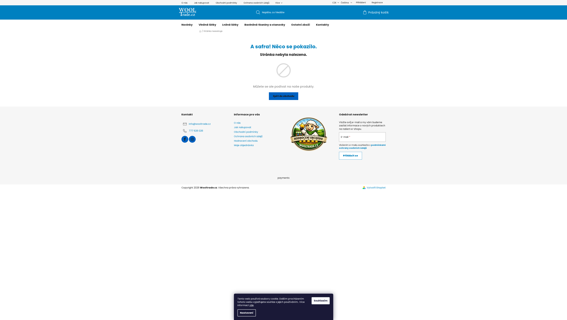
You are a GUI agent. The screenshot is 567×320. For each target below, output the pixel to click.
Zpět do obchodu (283, 96)
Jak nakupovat (201, 2)
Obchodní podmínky (226, 2)
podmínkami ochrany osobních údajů (362, 146)
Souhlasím (320, 300)
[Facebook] (184, 139)
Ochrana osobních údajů (256, 2)
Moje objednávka (244, 145)
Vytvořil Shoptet (376, 187)
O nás (184, 2)
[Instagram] (192, 139)
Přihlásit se (350, 155)
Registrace (377, 2)
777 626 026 (196, 131)
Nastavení (246, 313)
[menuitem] (187, 25)
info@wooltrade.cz (200, 124)
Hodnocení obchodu (246, 141)
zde (251, 305)
